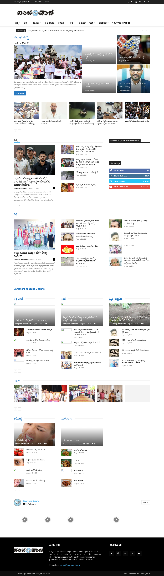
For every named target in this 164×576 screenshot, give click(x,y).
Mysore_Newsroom (20, 188)
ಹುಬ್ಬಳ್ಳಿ (55, 214)
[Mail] (140, 2)
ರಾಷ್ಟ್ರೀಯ (82, 140)
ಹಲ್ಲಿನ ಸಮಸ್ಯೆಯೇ (23, 440)
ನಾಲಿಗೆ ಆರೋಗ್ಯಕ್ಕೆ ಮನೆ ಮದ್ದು (35, 480)
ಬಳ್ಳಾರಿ (71, 214)
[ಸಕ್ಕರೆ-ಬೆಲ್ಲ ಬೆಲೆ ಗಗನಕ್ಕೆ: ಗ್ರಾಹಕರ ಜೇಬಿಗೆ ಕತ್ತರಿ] (99, 49)
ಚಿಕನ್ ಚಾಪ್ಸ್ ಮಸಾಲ (80, 450)
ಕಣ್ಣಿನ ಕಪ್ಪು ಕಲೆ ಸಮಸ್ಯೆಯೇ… (35, 460)
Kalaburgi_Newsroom (21, 259)
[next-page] (19, 131)
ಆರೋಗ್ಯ (61, 23)
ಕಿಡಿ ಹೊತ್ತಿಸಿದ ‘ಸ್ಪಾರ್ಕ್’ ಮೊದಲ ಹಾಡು (37, 360)
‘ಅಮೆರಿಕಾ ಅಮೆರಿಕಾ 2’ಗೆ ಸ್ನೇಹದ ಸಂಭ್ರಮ (39, 330)
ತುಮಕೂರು (100, 214)
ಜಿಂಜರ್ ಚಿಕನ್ (78, 481)
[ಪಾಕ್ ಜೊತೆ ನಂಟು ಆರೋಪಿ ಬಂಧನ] (54, 110)
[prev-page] (15, 131)
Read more (20, 93)
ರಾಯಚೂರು (80, 214)
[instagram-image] (25, 519)
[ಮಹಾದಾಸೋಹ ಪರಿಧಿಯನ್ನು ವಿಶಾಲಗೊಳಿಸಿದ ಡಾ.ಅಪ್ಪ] (67, 236)
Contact (124, 574)
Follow (146, 176)
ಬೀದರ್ (137, 214)
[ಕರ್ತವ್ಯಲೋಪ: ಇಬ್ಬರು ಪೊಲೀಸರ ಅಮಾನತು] (114, 353)
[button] (128, 2)
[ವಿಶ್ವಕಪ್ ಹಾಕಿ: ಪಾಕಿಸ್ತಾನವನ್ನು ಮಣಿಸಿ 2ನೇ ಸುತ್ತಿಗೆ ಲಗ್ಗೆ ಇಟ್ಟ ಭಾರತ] (82, 314)
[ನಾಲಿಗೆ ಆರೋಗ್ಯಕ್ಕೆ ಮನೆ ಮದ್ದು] (19, 483)
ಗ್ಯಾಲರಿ (91, 23)
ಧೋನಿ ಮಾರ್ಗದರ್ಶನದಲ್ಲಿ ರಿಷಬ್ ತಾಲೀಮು (87, 352)
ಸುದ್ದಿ (15, 140)
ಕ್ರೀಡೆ (71, 23)
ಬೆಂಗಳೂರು (36, 214)
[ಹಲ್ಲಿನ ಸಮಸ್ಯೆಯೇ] (34, 434)
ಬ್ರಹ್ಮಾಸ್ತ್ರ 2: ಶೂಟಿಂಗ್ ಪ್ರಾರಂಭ (86, 185)
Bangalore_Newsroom (23, 324)
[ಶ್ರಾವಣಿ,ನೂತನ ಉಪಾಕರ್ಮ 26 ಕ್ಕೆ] (67, 249)
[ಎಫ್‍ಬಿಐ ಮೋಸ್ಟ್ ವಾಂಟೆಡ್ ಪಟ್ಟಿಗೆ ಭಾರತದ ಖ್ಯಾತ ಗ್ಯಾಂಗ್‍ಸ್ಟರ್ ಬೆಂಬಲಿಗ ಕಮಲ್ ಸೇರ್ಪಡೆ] (34, 160)
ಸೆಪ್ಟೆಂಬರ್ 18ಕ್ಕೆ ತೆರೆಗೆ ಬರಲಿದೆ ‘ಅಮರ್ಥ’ (32, 320)
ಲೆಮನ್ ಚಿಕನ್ (78, 470)
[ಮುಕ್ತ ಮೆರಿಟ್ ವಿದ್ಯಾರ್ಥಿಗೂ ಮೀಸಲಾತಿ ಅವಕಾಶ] (99, 78)
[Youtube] (148, 2)
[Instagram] (136, 2)
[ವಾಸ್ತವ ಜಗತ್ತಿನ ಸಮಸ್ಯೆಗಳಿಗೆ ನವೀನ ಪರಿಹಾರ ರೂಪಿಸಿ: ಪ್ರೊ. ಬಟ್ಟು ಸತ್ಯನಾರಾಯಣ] (67, 223)
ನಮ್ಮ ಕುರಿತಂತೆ (39, 2)
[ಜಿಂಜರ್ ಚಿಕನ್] (66, 483)
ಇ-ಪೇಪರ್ (82, 23)
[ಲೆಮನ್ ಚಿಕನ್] (66, 473)
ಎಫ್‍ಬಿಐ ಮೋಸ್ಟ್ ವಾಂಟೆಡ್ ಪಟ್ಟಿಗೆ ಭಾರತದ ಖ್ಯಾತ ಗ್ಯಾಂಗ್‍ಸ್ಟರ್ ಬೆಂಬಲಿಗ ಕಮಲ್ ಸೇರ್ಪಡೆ (32, 181)
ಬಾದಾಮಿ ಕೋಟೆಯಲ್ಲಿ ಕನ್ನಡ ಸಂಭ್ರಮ (38, 340)
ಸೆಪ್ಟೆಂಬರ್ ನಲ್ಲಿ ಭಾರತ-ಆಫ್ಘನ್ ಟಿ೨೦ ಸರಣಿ (87, 342)
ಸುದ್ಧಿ (16, 23)
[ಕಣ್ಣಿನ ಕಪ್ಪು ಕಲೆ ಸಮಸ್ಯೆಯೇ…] (19, 462)
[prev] (142, 30)
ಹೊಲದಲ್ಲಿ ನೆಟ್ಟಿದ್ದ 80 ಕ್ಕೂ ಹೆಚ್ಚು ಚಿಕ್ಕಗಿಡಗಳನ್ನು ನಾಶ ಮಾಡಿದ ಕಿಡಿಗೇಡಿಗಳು (86, 260)
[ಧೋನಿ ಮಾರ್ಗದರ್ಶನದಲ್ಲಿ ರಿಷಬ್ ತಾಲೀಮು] (66, 355)
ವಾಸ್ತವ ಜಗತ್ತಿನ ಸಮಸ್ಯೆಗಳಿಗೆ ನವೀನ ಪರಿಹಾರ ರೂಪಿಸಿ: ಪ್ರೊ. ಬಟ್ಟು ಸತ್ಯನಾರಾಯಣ (87, 223)
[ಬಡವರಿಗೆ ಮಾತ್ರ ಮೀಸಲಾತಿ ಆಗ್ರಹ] (137, 110)
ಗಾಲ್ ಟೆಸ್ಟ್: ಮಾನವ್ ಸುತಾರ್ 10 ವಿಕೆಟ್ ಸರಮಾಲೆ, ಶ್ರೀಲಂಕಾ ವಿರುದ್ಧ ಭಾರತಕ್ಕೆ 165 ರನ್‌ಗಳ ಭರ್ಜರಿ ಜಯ (86, 332)
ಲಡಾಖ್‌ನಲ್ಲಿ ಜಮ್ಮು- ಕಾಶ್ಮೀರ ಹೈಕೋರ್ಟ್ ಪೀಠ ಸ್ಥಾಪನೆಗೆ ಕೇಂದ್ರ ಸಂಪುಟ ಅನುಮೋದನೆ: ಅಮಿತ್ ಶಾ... (89, 149)
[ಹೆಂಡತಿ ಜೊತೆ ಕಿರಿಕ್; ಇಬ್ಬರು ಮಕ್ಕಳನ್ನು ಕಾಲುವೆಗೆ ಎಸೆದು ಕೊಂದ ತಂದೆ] (114, 363)
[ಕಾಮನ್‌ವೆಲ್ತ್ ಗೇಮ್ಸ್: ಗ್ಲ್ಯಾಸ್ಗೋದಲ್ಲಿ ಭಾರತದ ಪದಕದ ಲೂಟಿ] (66, 365)
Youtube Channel (121, 23)
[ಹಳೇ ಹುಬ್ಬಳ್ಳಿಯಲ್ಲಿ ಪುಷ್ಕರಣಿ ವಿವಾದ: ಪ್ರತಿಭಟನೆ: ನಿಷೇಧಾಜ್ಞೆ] (26, 110)
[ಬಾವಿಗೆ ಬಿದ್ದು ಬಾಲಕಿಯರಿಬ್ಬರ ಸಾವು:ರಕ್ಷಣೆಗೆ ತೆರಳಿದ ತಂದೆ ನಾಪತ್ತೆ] (82, 110)
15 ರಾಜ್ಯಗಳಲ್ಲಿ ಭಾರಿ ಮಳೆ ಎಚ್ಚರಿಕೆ (87, 172)
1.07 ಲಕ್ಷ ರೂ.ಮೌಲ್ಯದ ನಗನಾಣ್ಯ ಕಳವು (134, 340)
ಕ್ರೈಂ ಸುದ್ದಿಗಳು (50, 23)
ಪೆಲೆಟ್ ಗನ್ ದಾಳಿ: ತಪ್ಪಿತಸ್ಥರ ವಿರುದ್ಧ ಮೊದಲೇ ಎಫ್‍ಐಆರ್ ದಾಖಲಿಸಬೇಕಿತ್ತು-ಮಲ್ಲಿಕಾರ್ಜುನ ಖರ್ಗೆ (137, 260)
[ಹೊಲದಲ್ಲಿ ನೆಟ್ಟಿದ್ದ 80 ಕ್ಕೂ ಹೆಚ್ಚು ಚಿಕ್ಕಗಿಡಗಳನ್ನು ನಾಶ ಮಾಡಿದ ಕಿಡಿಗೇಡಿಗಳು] (67, 261)
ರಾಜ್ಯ (90, 140)
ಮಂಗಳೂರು (46, 214)
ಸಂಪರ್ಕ (47, 2)
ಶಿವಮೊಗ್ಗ (109, 214)
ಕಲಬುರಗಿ (63, 214)
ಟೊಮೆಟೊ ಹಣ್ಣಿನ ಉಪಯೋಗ (35, 450)
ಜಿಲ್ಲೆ (25, 23)
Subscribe (145, 187)
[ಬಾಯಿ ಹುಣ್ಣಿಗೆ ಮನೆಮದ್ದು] (19, 472)
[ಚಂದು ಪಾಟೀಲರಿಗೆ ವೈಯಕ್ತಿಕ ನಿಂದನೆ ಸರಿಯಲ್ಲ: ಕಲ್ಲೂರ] (115, 223)
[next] (146, 30)
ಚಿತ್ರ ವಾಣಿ (36, 23)
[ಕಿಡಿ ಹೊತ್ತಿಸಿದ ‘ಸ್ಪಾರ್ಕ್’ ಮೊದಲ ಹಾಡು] (19, 363)
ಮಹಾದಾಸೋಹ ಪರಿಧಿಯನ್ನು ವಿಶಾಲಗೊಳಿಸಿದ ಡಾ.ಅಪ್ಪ (47, 30)
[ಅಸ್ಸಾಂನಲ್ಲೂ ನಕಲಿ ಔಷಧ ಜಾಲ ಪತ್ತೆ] (133, 49)
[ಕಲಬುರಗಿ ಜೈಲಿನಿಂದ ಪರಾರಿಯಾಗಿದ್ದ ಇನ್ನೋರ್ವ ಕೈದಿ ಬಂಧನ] (115, 236)
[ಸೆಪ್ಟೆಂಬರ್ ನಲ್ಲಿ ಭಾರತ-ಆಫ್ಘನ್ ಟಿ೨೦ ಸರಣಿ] (66, 345)
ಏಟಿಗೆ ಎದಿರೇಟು (22, 43)
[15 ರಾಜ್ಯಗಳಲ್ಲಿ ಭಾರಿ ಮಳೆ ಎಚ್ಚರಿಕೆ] (67, 175)
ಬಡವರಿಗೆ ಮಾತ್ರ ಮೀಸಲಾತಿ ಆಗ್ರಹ (137, 121)
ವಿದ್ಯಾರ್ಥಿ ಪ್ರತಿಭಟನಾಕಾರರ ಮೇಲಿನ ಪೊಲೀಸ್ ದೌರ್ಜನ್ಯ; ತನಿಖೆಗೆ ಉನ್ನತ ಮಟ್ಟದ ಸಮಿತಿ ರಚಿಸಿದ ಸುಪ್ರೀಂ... (87, 161)
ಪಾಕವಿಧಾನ (103, 23)
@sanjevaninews (31, 501)
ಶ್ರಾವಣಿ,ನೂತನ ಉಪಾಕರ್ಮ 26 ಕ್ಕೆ (87, 246)
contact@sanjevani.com (69, 565)
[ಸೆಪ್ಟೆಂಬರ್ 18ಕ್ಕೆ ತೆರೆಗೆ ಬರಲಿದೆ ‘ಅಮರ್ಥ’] (34, 314)
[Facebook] (132, 2)
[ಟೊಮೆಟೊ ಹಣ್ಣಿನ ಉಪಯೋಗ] (19, 452)
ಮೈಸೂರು (90, 214)
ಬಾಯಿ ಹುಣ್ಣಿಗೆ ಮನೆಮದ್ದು (34, 470)
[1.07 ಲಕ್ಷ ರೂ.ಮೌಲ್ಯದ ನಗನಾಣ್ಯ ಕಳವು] (114, 342)
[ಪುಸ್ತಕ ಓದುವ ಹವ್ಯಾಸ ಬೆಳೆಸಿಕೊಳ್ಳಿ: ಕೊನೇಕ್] (34, 234)
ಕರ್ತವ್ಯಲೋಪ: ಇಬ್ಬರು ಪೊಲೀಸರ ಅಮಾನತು (135, 350)
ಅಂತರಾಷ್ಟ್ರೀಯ (71, 140)
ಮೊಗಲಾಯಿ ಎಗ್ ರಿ (71, 440)
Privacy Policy (145, 574)
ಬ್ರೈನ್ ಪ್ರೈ (77, 460)
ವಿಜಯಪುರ (119, 214)
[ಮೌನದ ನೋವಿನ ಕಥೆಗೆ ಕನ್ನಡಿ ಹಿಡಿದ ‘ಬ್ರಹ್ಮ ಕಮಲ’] (19, 353)
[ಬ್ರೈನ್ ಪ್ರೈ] (66, 463)
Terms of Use (134, 574)
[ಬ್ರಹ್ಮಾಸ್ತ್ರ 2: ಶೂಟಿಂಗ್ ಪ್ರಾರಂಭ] (67, 187)
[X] (144, 2)
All (63, 140)
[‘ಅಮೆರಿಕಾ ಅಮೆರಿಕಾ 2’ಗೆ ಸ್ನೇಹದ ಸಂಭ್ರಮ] (19, 332)
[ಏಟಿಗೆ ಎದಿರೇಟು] (48, 62)
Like (147, 170)
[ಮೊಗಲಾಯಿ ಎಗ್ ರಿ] (82, 434)
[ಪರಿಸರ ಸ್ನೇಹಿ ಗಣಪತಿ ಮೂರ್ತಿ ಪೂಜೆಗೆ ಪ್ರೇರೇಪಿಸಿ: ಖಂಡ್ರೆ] (109, 110)
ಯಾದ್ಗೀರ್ (129, 214)
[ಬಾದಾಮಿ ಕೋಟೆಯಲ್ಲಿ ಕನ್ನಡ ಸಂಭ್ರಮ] (19, 342)
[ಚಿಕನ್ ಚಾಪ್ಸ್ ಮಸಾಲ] (66, 452)
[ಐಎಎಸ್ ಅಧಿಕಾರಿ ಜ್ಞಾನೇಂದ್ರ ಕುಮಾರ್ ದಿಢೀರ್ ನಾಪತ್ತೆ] (133, 78)
